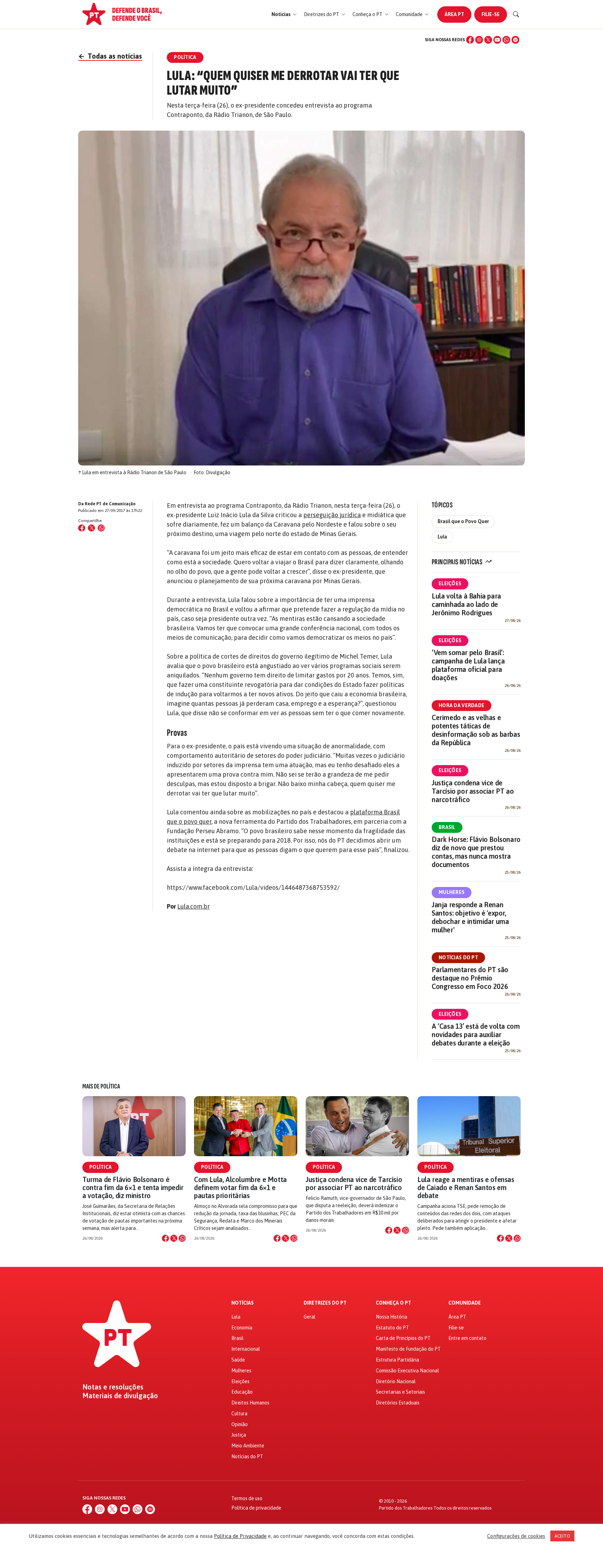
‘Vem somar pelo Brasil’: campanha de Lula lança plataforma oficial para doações (468, 665)
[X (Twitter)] (488, 40)
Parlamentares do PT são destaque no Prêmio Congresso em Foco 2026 (470, 978)
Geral (309, 1317)
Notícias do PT (458, 957)
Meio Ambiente (247, 1445)
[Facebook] (470, 40)
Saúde (238, 1360)
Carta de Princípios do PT (403, 1338)
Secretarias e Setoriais (400, 1392)
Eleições (450, 583)
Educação (242, 1392)
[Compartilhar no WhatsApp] (101, 527)
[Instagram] (479, 40)
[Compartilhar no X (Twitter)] (91, 527)
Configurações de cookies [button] (516, 1536)
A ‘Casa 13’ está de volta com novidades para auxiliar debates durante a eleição (476, 1034)
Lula (442, 537)
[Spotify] (515, 40)
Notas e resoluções (112, 1387)
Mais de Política (101, 1086)
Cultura (239, 1413)
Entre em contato (467, 1338)
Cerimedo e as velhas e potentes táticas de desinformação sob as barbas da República (476, 730)
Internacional (245, 1349)
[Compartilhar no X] (173, 1238)
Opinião (239, 1424)
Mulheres (451, 892)
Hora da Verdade (461, 705)
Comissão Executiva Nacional (407, 1370)
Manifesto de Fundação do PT (408, 1349)
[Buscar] (516, 14)
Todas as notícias (110, 56)
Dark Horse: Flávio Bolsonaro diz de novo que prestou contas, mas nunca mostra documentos (476, 851)
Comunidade (464, 1303)
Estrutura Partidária (397, 1360)
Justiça (238, 1435)
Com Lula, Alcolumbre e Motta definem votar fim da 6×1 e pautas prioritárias (240, 1187)
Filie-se (491, 14)
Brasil (447, 827)
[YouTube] (497, 40)
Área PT (454, 14)
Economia (241, 1327)
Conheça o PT (393, 1303)
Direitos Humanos (250, 1403)
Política (100, 1167)
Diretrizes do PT (325, 1303)
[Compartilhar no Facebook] (81, 527)
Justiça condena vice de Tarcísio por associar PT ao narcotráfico (473, 791)
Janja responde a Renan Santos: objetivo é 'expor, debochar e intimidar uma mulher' (470, 917)
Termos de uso (246, 1498)
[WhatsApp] (506, 40)
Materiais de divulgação (120, 1396)
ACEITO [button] (562, 1536)
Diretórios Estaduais (397, 1403)
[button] (284, 14)
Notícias (242, 1303)
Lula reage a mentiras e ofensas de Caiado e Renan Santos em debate (465, 1187)
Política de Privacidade (240, 1536)
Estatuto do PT (392, 1327)
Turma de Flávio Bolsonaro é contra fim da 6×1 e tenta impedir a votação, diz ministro (133, 1187)
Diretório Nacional (396, 1381)
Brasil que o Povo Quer (463, 521)
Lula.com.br (193, 906)
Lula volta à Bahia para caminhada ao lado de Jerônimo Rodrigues (466, 604)
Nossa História (391, 1317)
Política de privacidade (256, 1508)
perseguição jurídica (332, 515)
